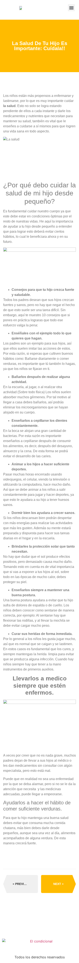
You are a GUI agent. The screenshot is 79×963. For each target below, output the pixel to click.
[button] (71, 7)
